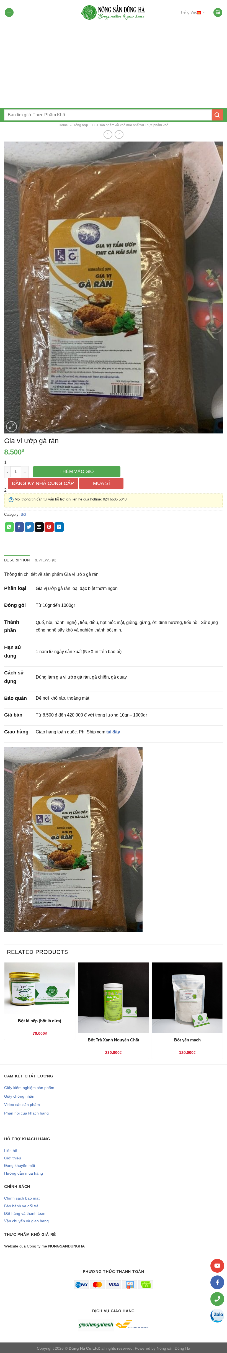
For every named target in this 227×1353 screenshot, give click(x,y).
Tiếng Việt (188, 12)
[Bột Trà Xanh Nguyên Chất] (113, 997)
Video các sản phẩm (22, 1104)
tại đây (113, 732)
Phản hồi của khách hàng (26, 1113)
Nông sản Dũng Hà (173, 1348)
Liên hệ (10, 1150)
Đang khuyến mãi (19, 1165)
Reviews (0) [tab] (44, 560)
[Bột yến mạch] (187, 997)
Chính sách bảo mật (22, 1198)
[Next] (221, 1013)
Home (63, 125)
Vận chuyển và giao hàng (26, 1221)
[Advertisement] (113, 66)
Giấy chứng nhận (19, 1096)
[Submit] (217, 114)
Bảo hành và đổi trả (21, 1206)
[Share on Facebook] (19, 527)
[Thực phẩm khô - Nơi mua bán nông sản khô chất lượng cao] (113, 12)
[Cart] (217, 12)
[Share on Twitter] (29, 527)
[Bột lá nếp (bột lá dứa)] (39, 988)
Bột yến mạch (187, 1040)
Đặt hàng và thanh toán (24, 1213)
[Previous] (6, 1013)
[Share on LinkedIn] (59, 527)
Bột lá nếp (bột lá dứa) (39, 1020)
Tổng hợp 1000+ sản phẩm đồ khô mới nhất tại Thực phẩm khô (120, 125)
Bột (23, 514)
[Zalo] (217, 1316)
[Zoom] (11, 426)
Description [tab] (17, 560)
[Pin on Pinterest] (49, 527)
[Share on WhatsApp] (9, 527)
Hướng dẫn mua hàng (23, 1173)
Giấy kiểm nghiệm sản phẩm (29, 1087)
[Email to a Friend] (39, 527)
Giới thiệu (12, 1158)
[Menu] (9, 12)
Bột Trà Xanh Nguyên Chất (113, 1040)
